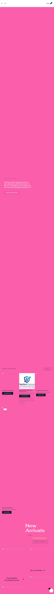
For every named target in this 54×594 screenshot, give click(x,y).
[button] (5, 3)
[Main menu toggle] (2, 3)
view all (47, 369)
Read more (41, 394)
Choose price (7, 393)
